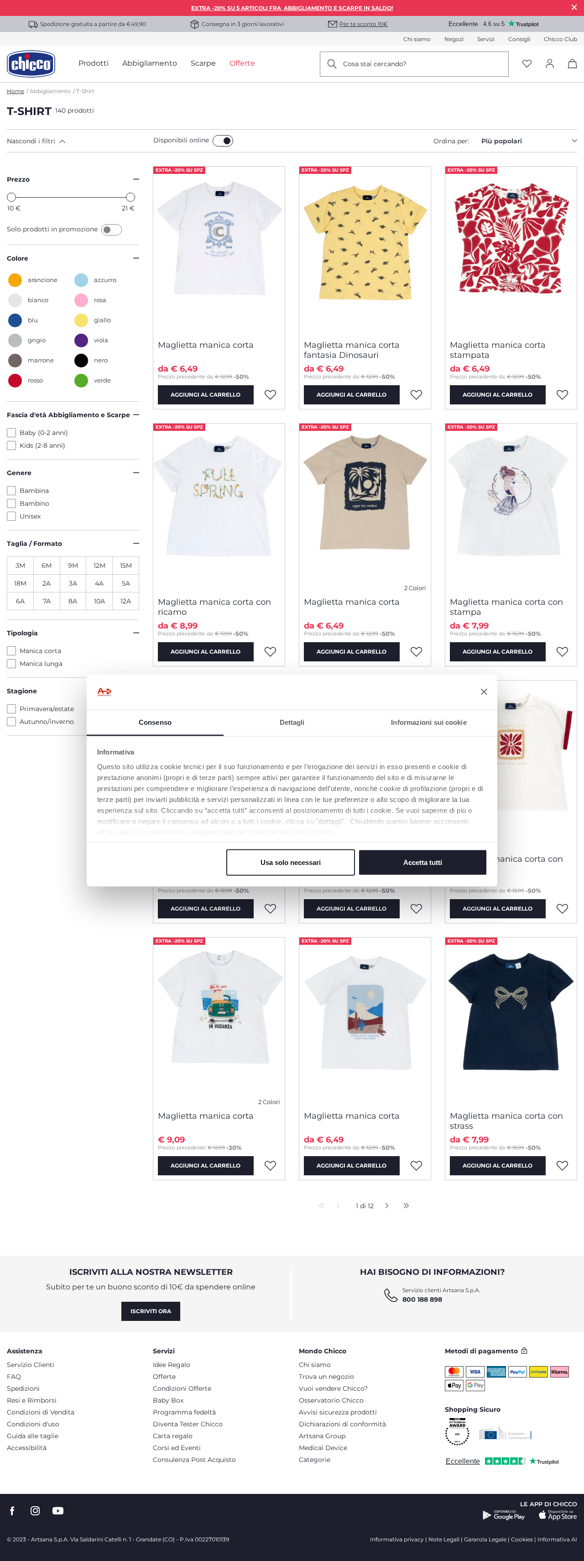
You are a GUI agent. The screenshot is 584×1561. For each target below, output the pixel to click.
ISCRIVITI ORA (150, 1311)
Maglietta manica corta (206, 345)
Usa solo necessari (291, 862)
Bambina (34, 491)
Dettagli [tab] (292, 722)
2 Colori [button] (415, 588)
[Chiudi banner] (484, 692)
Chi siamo (417, 39)
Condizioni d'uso (33, 1424)
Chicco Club (560, 39)
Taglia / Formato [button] (34, 544)
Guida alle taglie (32, 1436)
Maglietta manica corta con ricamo (214, 607)
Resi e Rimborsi (32, 1400)
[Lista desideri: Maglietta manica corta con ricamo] (270, 651)
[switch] (223, 141)
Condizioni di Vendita (40, 1412)
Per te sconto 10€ (363, 24)
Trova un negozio (326, 1376)
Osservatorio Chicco (331, 1400)
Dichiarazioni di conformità (342, 1424)
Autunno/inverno (47, 722)
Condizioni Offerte (182, 1388)
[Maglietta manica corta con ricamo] (219, 507)
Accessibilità (27, 1448)
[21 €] (130, 197)
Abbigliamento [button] (149, 63)
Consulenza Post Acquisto (194, 1460)
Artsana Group (322, 1436)
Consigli (519, 39)
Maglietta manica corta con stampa (506, 607)
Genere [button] (19, 473)
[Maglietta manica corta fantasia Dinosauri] (365, 250)
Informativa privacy (397, 1539)
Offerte (164, 1376)
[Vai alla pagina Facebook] (12, 1511)
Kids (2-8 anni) (42, 445)
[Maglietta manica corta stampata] (511, 250)
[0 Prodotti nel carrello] (569, 71)
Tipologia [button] (22, 633)
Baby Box (168, 1400)
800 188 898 (422, 1299)
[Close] (574, 7)
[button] (78, 141)
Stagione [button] (22, 691)
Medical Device (323, 1448)
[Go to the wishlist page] (527, 64)
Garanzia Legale (485, 1539)
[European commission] (505, 1432)
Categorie (314, 1460)
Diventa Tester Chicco (188, 1424)
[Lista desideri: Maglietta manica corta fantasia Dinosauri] (416, 394)
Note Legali (443, 1539)
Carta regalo (173, 1436)
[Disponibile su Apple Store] (558, 1515)
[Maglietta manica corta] (219, 250)
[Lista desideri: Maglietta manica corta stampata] (562, 394)
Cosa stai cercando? (375, 64)
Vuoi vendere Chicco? (333, 1388)
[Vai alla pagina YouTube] (57, 1511)
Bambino (34, 503)
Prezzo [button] (18, 179)
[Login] (549, 64)
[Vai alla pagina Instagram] (35, 1511)
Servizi (486, 39)
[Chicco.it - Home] (31, 64)
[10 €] (11, 197)
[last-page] (404, 1206)
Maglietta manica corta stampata (498, 350)
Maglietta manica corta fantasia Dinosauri (352, 350)
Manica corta (40, 651)
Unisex (30, 516)
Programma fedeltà (184, 1412)
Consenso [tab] (155, 722)
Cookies (522, 1539)
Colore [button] (17, 258)
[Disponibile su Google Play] (504, 1515)
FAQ (14, 1376)
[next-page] (384, 1206)
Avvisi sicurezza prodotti (338, 1412)
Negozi (454, 39)
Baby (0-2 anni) (44, 433)
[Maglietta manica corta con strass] (511, 1020)
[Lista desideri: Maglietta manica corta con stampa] (562, 651)
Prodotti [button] (93, 63)
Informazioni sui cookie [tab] (428, 722)
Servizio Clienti (30, 1365)
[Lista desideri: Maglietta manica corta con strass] (562, 1165)
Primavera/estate (47, 709)
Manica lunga (41, 664)
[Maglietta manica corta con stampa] (511, 507)
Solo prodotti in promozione (53, 229)
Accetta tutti (422, 862)
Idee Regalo (171, 1365)
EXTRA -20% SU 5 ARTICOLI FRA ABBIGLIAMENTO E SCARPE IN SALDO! (292, 8)
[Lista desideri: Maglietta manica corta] (270, 394)
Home (15, 91)
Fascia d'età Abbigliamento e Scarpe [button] (68, 415)
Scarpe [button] (203, 63)
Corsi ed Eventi (177, 1448)
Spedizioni (23, 1388)
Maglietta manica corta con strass (506, 1121)
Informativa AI (557, 1539)
